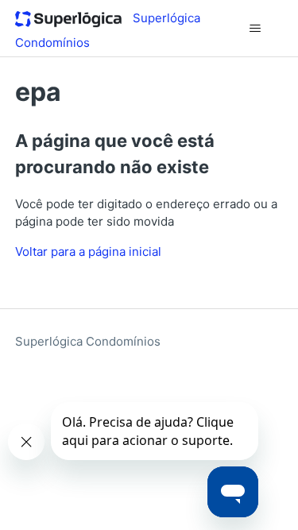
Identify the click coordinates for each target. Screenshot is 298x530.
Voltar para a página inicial (88, 251)
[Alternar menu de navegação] (254, 28)
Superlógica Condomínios (88, 341)
